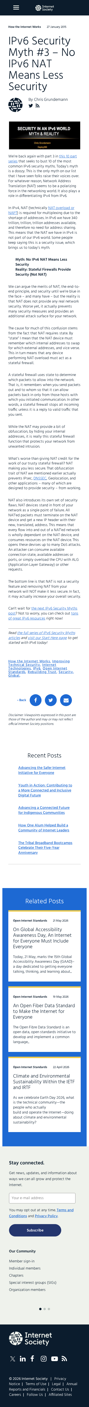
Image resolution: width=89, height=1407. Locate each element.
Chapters (16, 1276)
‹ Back (21, 700)
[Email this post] (66, 700)
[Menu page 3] (49, 1309)
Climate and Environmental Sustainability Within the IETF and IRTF (44, 1082)
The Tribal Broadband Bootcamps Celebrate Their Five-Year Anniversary (45, 848)
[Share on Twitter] (51, 700)
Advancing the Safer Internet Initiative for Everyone (42, 771)
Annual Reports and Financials (43, 1386)
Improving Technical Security (39, 663)
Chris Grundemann (51, 99)
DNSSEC (40, 478)
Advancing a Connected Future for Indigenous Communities (44, 811)
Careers (15, 1395)
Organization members (27, 1290)
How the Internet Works (29, 661)
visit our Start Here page (47, 638)
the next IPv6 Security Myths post (42, 611)
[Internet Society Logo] (30, 1339)
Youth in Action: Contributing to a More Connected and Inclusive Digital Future (45, 790)
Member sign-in (21, 1261)
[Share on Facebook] (36, 700)
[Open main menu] (16, 7)
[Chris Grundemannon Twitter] (30, 105)
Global (13, 676)
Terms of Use (36, 1384)
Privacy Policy (46, 1216)
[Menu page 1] (40, 1309)
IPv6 (36, 668)
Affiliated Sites (60, 1395)
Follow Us (35, 1395)
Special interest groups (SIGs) (32, 1283)
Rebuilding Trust (42, 672)
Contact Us (60, 1390)
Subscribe (35, 1230)
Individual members (25, 1268)
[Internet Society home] (44, 8)
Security (66, 672)
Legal (56, 1384)
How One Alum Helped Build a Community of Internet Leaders (43, 828)
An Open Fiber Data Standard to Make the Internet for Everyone (44, 1011)
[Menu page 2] (44, 1309)
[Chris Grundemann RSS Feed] (38, 105)
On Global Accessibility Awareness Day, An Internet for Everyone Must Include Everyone (42, 938)
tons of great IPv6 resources (43, 616)
